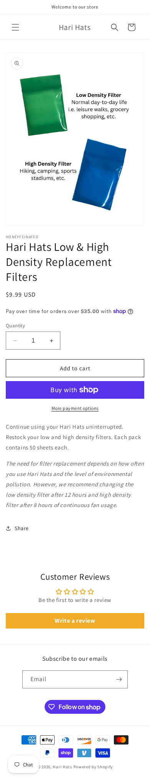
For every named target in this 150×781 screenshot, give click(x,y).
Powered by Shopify (93, 766)
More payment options (75, 408)
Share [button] (22, 528)
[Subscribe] (118, 679)
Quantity (15, 325)
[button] (15, 27)
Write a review (75, 621)
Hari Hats (62, 766)
